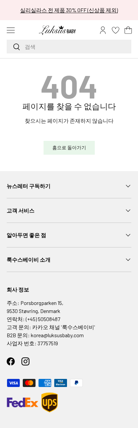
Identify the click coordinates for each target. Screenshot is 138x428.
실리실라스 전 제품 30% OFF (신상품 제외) (69, 10)
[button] (128, 30)
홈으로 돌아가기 (69, 147)
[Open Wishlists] (115, 30)
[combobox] (69, 46)
